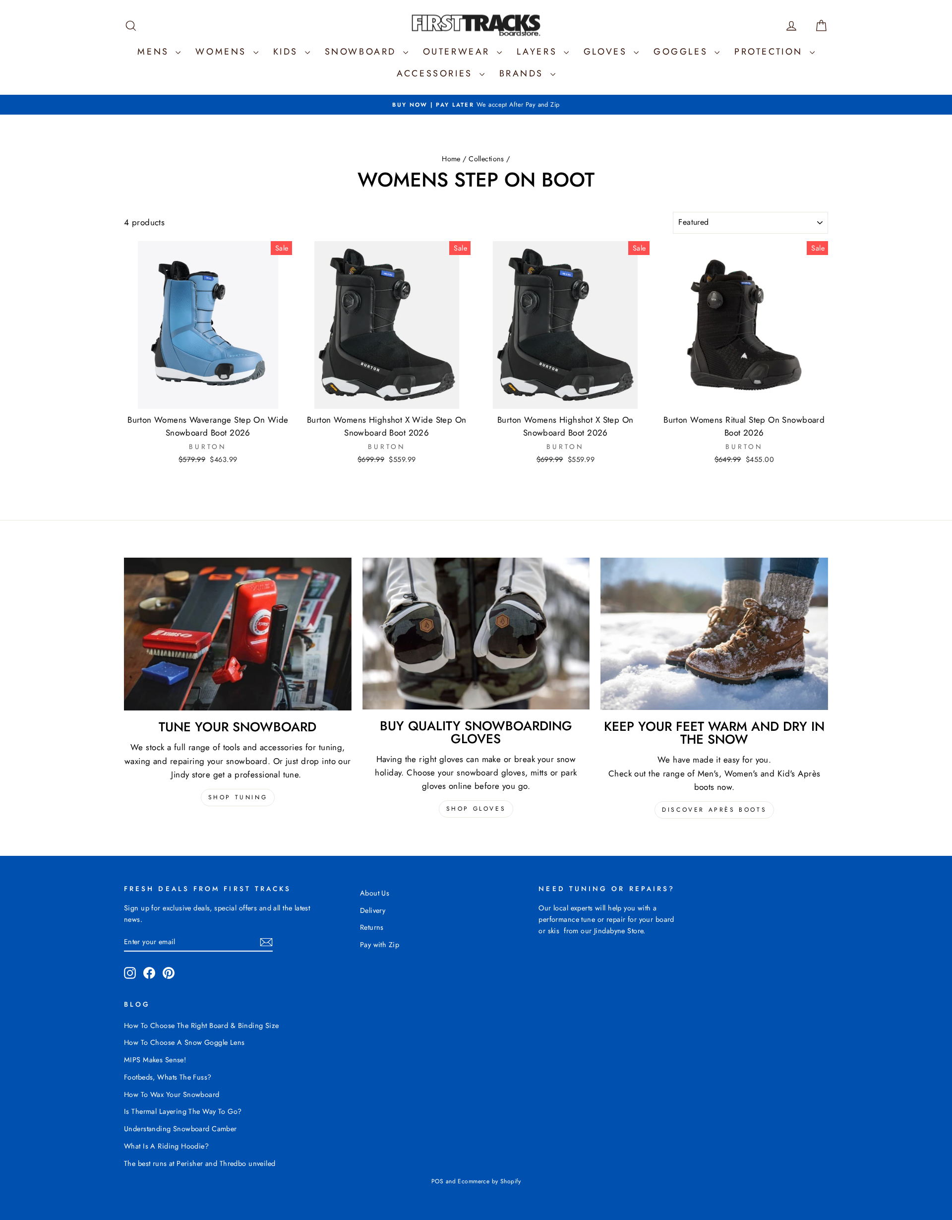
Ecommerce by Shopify (489, 1181)
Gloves (607, 51)
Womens (222, 51)
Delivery (372, 910)
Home (451, 159)
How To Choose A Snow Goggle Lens (184, 1042)
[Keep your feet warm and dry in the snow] (714, 634)
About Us (374, 893)
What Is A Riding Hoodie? (166, 1146)
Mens (155, 51)
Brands (523, 73)
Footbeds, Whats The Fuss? (168, 1077)
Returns (372, 927)
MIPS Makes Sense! (155, 1060)
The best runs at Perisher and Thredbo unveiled (200, 1163)
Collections (486, 159)
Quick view (208, 398)
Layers (539, 51)
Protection (770, 51)
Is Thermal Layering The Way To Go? (182, 1111)
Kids (287, 51)
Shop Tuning (238, 797)
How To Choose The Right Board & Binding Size (201, 1025)
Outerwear (458, 51)
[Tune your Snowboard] (238, 634)
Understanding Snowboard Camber (180, 1129)
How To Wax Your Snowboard (172, 1094)
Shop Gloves (476, 808)
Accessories (436, 73)
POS (437, 1181)
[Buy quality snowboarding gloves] (476, 633)
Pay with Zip (379, 945)
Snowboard (363, 51)
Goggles (683, 51)
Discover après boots (714, 809)
